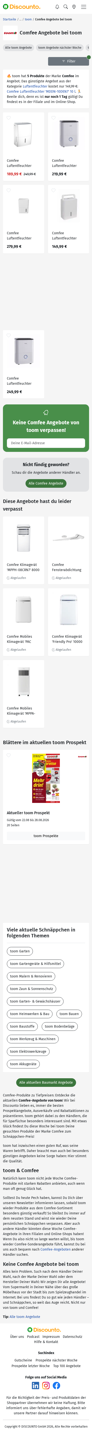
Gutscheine (23, 1360)
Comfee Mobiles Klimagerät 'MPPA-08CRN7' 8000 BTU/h (23, 711)
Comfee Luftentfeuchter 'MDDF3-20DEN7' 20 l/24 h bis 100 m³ (21, 164)
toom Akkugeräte (23, 1064)
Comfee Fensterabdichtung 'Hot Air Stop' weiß (66, 568)
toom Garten (20, 951)
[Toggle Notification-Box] (57, 7)
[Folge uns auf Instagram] (46, 1385)
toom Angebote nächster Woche (59, 47)
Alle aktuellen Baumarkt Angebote (46, 1082)
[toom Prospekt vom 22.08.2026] (46, 778)
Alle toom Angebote (18, 47)
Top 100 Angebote (67, 1366)
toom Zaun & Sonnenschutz (31, 989)
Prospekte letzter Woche (31, 1366)
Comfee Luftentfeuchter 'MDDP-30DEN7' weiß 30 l (23, 236)
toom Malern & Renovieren (31, 976)
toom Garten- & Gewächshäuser (35, 1001)
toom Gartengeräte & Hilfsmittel (35, 964)
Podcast (33, 1337)
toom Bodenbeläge (60, 1026)
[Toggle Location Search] (74, 7)
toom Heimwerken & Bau (29, 1014)
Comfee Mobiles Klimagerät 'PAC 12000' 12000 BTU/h (22, 640)
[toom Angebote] (10, 33)
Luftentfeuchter (35, 86)
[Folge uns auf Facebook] (56, 1385)
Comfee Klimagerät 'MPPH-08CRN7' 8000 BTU (23, 568)
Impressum (51, 1337)
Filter (70, 61)
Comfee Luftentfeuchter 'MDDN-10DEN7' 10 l (41, 91)
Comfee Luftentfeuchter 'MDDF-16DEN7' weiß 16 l (67, 164)
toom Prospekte (46, 836)
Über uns (17, 1337)
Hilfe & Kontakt (46, 1342)
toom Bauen (69, 1014)
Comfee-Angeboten (55, 1249)
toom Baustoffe (22, 1026)
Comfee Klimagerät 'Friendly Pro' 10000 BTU (67, 640)
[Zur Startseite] (24, 7)
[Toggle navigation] (83, 6)
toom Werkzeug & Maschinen (32, 1039)
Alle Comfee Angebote (46, 483)
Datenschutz (72, 1337)
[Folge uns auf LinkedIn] (35, 1385)
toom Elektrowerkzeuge (28, 1051)
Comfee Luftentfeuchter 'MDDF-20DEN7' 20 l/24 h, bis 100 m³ (21, 381)
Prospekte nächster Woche (57, 1360)
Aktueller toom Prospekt (28, 813)
